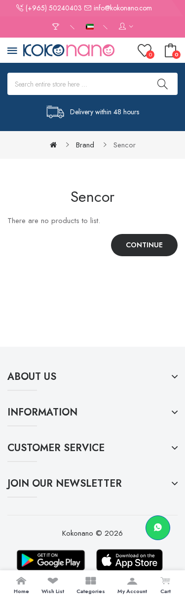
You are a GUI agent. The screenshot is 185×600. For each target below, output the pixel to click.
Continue (144, 245)
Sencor (124, 144)
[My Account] (126, 27)
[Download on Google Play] (50, 560)
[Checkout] (57, 27)
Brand (85, 144)
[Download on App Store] (129, 560)
